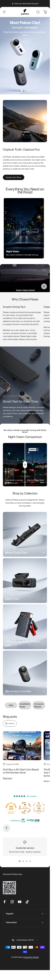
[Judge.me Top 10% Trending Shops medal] (39, 808)
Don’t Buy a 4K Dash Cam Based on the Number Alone (21, 771)
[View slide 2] (23, 861)
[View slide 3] (26, 861)
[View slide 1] (20, 861)
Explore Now (25, 40)
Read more (7, 778)
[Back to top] (6, 828)
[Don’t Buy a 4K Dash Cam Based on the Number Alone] (22, 745)
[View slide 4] (30, 861)
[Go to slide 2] (25, 90)
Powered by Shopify (31, 957)
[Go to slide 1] (22, 90)
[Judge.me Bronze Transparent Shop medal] (11, 808)
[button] (44, 286)
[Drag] (25, 464)
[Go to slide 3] (28, 90)
